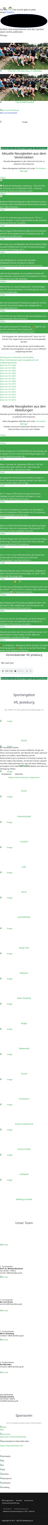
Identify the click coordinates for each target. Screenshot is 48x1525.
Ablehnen (19, 774)
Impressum (35, 777)
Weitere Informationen (18, 777)
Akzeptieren (6, 774)
